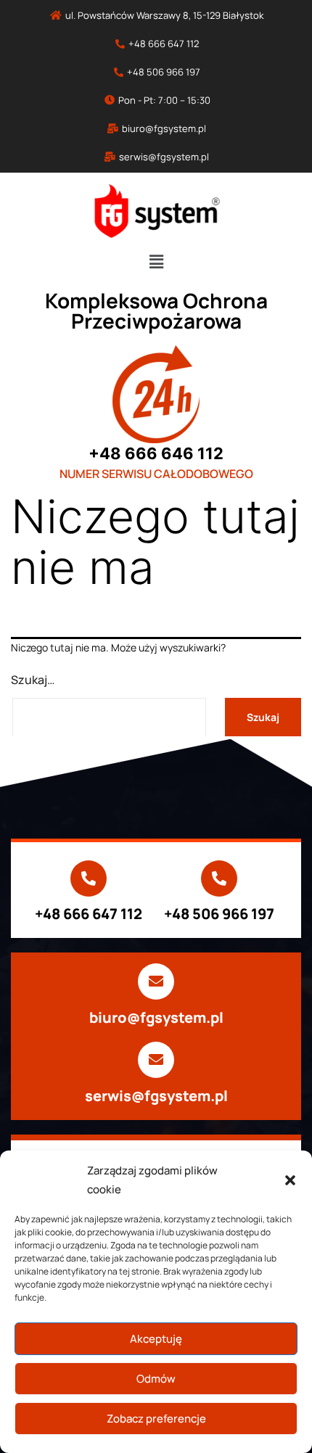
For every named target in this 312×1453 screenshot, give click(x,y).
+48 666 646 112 (156, 453)
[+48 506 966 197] (219, 878)
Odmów (156, 1378)
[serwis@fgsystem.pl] (156, 1060)
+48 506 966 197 (219, 913)
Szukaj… (33, 680)
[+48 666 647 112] (88, 878)
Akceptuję (156, 1338)
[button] (290, 1180)
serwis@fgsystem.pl (156, 1096)
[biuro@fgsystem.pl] (156, 981)
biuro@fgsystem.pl (156, 1017)
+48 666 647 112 (88, 913)
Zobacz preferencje (156, 1418)
